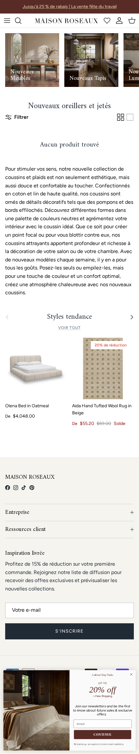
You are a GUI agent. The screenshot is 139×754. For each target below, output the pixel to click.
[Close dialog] (131, 674)
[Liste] (130, 117)
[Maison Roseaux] (66, 20)
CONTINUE (102, 735)
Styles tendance (69, 317)
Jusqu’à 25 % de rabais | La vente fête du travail (70, 6)
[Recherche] (21, 21)
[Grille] (120, 117)
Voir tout (69, 327)
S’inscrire (69, 631)
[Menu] (7, 21)
